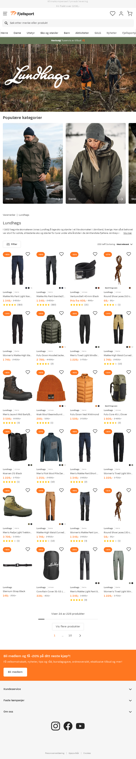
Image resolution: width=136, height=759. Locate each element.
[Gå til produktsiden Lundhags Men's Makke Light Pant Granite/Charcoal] (85, 565)
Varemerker (9, 215)
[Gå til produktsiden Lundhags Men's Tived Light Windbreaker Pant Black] (85, 329)
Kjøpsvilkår (74, 753)
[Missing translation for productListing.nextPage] (80, 636)
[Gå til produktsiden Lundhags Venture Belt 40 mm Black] (85, 270)
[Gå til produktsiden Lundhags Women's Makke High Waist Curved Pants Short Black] (17, 329)
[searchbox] (72, 23)
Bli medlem (15, 672)
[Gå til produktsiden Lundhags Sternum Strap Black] (17, 565)
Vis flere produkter (68, 626)
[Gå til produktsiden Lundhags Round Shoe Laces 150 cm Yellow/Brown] (118, 270)
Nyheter (112, 33)
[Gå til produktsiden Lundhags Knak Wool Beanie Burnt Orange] (51, 388)
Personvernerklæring (54, 753)
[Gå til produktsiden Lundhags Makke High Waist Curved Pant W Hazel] (51, 506)
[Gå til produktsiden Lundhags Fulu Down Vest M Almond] (85, 388)
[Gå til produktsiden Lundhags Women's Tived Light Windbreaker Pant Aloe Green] (118, 565)
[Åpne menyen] (5, 13)
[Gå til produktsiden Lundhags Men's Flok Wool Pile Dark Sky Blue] (51, 447)
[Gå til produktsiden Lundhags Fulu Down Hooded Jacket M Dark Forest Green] (51, 329)
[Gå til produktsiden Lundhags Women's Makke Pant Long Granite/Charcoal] (85, 506)
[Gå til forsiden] (22, 13)
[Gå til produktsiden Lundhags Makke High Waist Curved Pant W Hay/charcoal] (118, 329)
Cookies (87, 753)
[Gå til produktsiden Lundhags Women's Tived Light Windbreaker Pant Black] (118, 447)
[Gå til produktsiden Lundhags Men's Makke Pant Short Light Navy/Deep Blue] (85, 447)
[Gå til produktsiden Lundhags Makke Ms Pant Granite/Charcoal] (51, 270)
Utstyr (31, 33)
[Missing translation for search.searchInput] (6, 23)
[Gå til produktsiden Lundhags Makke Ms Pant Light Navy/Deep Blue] (17, 270)
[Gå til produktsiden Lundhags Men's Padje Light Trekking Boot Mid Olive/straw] (17, 506)
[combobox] (68, 23)
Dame (17, 33)
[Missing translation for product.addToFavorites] (27, 254)
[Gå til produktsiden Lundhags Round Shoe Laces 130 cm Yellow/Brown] (118, 506)
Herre (4, 33)
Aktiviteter (82, 33)
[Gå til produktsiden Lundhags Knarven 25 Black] (17, 447)
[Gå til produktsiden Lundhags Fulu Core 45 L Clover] (118, 388)
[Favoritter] (112, 13)
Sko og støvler (49, 33)
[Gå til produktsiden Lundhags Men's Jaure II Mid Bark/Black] (17, 388)
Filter (14, 244)
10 (70, 635)
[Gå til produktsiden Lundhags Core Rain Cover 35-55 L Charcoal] (51, 565)
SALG (98, 33)
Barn (67, 33)
